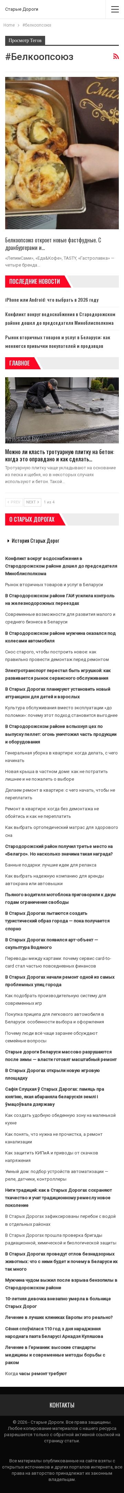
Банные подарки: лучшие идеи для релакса (50, 865)
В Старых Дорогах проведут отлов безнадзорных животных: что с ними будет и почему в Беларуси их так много (61, 1261)
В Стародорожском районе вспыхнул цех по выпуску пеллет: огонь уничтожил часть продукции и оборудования (60, 734)
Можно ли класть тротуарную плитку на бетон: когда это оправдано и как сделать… (59, 455)
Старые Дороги (21, 9)
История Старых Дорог (35, 540)
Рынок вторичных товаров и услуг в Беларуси (54, 584)
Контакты (62, 1405)
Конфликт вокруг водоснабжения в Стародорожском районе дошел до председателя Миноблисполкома (61, 566)
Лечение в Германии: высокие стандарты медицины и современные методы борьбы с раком (55, 1355)
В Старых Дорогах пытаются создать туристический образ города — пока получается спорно (57, 921)
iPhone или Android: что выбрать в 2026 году (52, 299)
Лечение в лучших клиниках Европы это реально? (59, 1317)
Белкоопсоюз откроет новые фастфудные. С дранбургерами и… (53, 244)
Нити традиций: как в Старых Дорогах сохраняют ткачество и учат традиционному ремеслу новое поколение (58, 1198)
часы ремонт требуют (43, 1373)
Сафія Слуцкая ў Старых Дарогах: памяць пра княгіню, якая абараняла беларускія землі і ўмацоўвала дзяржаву (54, 1096)
